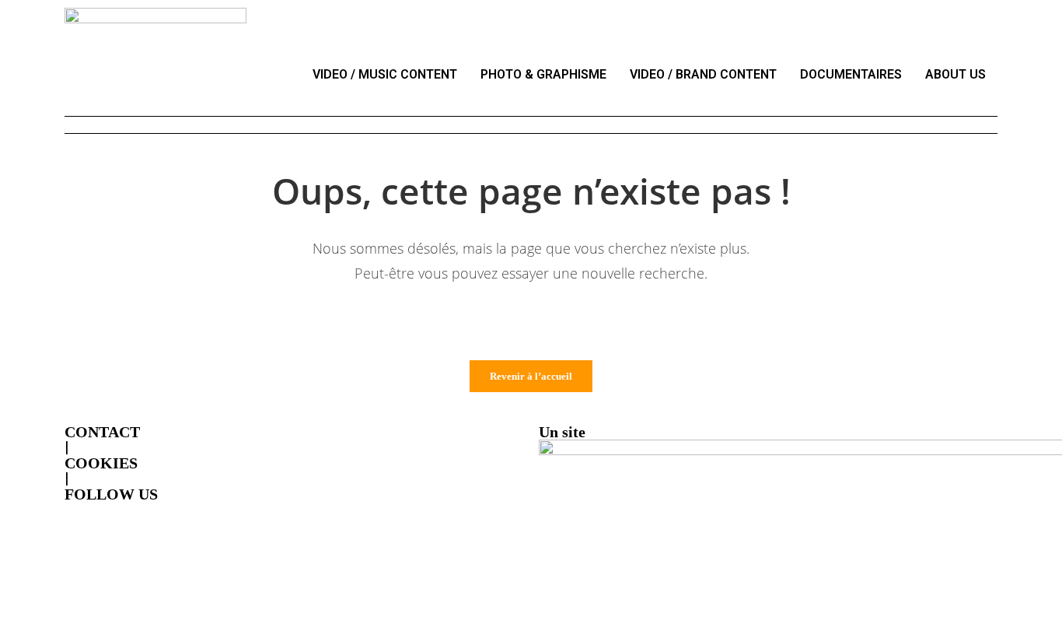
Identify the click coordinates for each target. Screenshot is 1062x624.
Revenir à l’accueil (531, 376)
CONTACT (102, 431)
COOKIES (101, 463)
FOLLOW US (111, 494)
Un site (562, 431)
